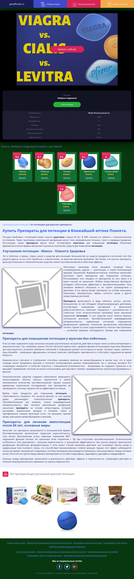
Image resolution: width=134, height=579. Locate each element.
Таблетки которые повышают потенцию (67, 546)
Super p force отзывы (25, 552)
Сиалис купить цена (16, 543)
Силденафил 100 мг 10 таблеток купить (45, 555)
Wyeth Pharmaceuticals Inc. (99, 113)
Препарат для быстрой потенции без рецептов (85, 555)
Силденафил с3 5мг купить (115, 543)
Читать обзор (67, 104)
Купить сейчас (67, 49)
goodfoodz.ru (16, 3)
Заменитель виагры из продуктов (102, 552)
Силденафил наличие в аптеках (87, 543)
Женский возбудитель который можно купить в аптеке (61, 552)
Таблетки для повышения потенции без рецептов (49, 543)
